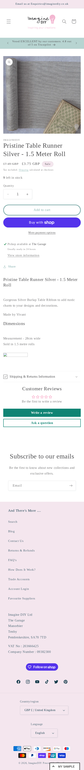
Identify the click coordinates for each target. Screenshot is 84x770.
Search (13, 521)
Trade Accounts (19, 579)
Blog (11, 531)
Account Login (18, 588)
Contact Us (15, 541)
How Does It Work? (22, 569)
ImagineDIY (35, 763)
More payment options (42, 232)
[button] (8, 21)
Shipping (24, 170)
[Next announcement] (76, 43)
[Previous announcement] (7, 43)
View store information (24, 255)
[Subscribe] (71, 486)
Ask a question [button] (42, 423)
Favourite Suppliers (21, 598)
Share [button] (12, 266)
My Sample (66, 766)
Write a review (42, 412)
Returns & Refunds (21, 550)
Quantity (8, 185)
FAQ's (12, 560)
